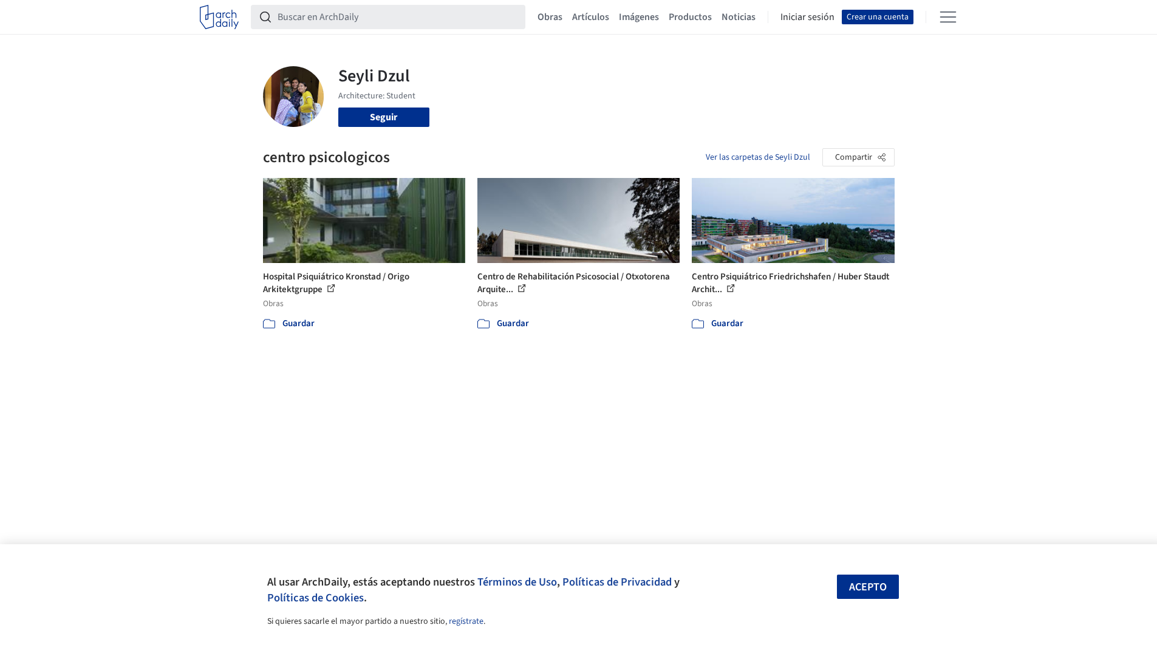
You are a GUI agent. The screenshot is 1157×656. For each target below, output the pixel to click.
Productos (690, 17)
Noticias (739, 17)
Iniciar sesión (807, 17)
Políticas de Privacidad (617, 582)
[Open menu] (948, 17)
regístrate (466, 621)
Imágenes (639, 17)
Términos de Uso (517, 582)
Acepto (868, 587)
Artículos (590, 17)
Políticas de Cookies (315, 598)
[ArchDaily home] (219, 17)
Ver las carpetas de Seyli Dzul (758, 157)
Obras (550, 17)
